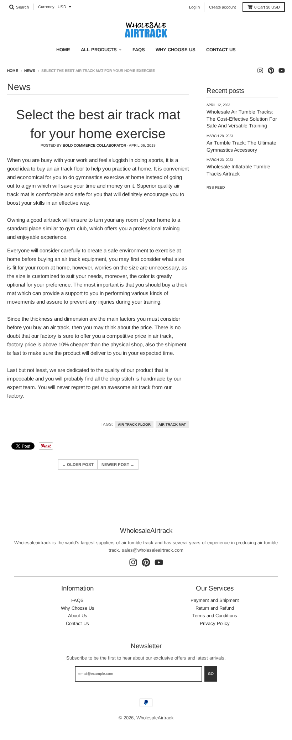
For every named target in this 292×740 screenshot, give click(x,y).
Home (12, 71)
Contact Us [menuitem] (221, 49)
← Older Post (78, 464)
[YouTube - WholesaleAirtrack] (281, 70)
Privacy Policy (215, 623)
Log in (194, 7)
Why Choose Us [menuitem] (175, 49)
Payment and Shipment (215, 600)
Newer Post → (117, 464)
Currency (46, 7)
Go (211, 674)
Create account (222, 7)
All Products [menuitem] (99, 49)
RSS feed (216, 187)
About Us (77, 615)
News (29, 71)
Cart (267, 7)
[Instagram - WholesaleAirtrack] (260, 70)
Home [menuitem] (63, 49)
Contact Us (77, 623)
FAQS (77, 600)
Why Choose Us (77, 608)
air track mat (172, 424)
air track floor (134, 424)
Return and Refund (214, 608)
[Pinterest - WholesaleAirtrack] (271, 70)
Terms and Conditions (214, 615)
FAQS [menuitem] (138, 49)
